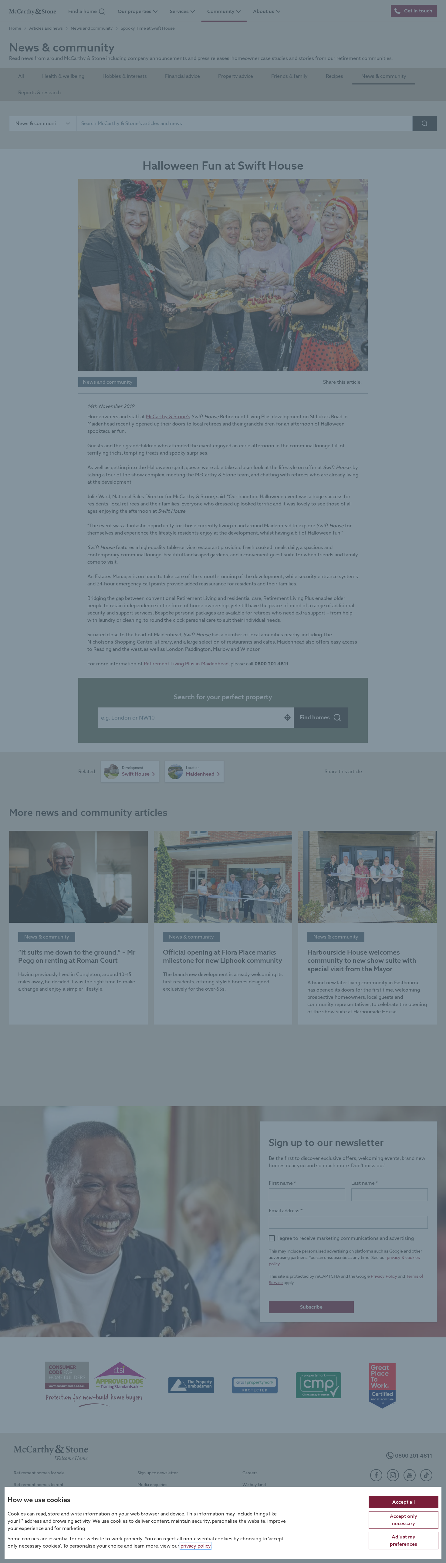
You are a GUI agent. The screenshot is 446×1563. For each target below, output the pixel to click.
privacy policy (196, 1545)
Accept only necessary (403, 1519)
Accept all (403, 1501)
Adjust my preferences (403, 1540)
